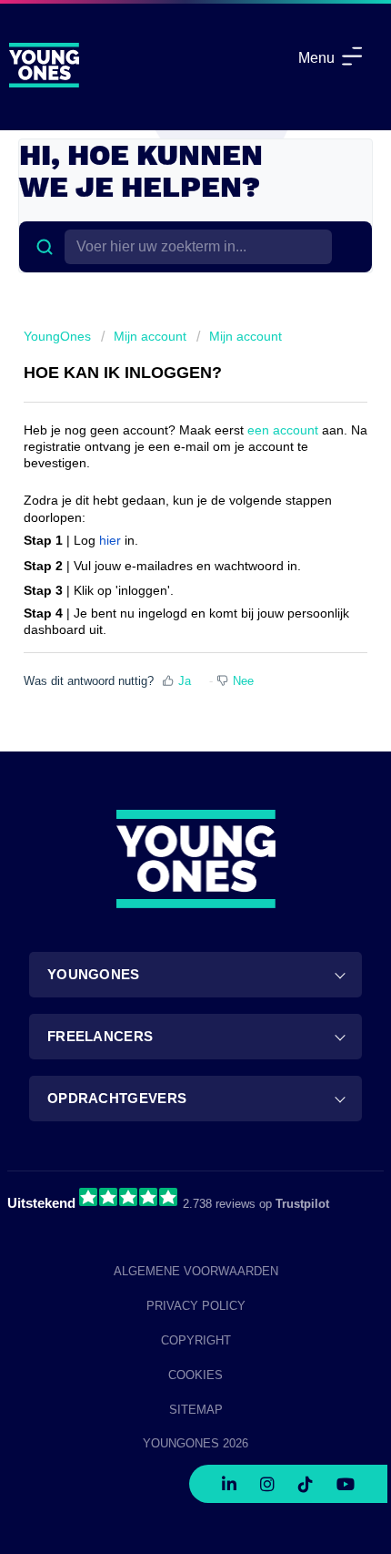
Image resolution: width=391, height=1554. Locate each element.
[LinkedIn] (229, 1479)
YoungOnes (57, 336)
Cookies (195, 1375)
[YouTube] (345, 1479)
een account (282, 430)
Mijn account (150, 336)
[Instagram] (267, 1479)
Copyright (196, 1340)
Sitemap (196, 1409)
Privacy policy (196, 1306)
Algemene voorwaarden (196, 1271)
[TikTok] (305, 1479)
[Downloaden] (161, 776)
